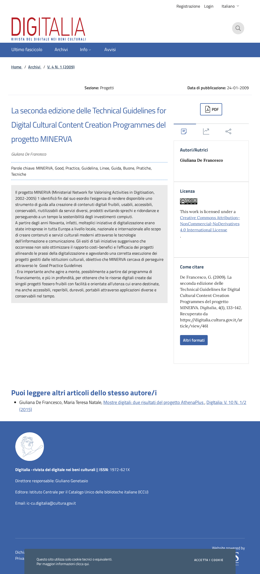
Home (16, 67)
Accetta (208, 560)
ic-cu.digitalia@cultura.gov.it (51, 503)
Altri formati (194, 340)
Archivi (34, 67)
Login (209, 6)
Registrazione (188, 6)
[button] (231, 6)
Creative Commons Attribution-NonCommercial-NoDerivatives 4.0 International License (210, 223)
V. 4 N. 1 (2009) (61, 67)
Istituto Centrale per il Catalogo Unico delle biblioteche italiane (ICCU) (88, 492)
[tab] (185, 131)
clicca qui (82, 563)
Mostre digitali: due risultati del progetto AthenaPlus (153, 402)
